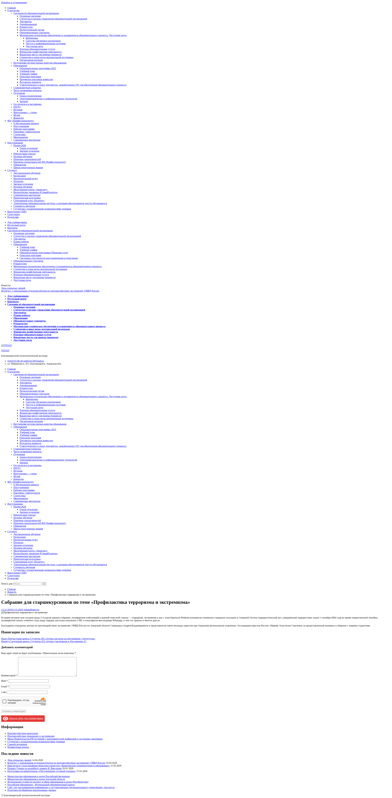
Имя (4, 681)
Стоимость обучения (24, 206)
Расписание (19, 175)
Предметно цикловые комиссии (36, 79)
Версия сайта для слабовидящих (25, 718)
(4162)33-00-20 (15, 361)
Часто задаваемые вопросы (27, 90)
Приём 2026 (19, 145)
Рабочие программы (24, 129)
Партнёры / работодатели (26, 131)
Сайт (3, 692)
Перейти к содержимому (14, 2)
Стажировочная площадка (27, 87)
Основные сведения (30, 16)
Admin (26, 609)
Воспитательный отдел (25, 178)
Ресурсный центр (16, 225)
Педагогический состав (32, 29)
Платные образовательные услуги (37, 49)
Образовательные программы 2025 (38, 68)
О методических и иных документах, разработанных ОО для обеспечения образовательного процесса (73, 85)
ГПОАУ (5, 350)
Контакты (12, 228)
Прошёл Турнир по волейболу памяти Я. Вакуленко (34, 768)
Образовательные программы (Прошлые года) (44, 252)
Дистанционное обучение (26, 173)
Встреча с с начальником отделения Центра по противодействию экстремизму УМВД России (50, 291)
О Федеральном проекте (26, 123)
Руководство (26, 27)
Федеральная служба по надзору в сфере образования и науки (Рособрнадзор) (47, 782)
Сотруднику (13, 214)
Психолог (18, 181)
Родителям (13, 217)
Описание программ (30, 76)
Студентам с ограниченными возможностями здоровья (42, 209)
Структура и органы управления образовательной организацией (53, 18)
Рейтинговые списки (24, 153)
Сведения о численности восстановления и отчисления (49, 258)
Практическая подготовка (27, 198)
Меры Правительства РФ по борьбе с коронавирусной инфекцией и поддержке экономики (55, 739)
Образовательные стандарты (34, 32)
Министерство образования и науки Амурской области (36, 779)
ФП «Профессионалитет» (20, 120)
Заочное (24, 101)
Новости (34, 609)
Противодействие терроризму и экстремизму (31, 736)
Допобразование (28, 24)
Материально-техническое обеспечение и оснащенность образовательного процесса (57, 266)
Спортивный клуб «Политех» (29, 200)
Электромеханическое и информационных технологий (48, 98)
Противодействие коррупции (22, 733)
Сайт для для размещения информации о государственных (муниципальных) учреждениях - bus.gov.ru (61, 787)
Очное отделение (29, 148)
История (17, 109)
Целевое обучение (22, 156)
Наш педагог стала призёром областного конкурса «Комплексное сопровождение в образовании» (58, 765)
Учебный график (28, 74)
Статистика (19, 134)
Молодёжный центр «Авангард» (30, 189)
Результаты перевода (30, 82)
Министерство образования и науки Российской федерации (38, 776)
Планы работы (21, 241)
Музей (16, 115)
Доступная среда (34, 46)
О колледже (13, 10)
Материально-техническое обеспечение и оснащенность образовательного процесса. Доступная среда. (73, 35)
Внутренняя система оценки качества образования (39, 63)
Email (5, 686)
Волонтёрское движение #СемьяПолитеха (35, 192)
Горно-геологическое (31, 96)
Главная (11, 7)
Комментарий (9, 675)
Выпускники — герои (25, 112)
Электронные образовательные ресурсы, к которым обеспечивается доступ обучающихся (60, 203)
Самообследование (17, 744)
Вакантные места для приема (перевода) (41, 54)
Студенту (12, 170)
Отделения (19, 93)
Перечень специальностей (27, 159)
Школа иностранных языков (28, 167)
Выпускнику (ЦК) (16, 211)
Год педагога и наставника (27, 104)
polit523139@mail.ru (33, 361)
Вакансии (18, 118)
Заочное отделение (29, 151)
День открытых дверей (13, 288)
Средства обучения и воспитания (43, 40)
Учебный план (27, 71)
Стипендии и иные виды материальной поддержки (46, 57)
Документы (26, 21)
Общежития (19, 164)
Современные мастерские (26, 140)
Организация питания (31, 60)
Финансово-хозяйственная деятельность (41, 52)
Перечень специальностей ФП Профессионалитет (39, 162)
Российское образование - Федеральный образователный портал (41, 784)
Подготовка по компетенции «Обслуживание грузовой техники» (41, 771)
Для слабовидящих (17, 222)
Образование (20, 65)
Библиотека (32, 38)
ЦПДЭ (17, 107)
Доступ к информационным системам (46, 43)
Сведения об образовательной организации (36, 13)
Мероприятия (20, 137)
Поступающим (21, 126)
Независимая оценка (18, 747)
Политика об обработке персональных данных (31, 790)
